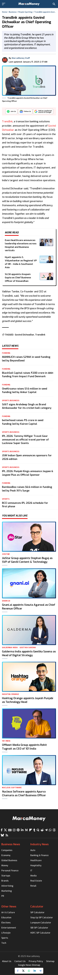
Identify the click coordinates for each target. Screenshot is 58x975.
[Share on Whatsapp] (29, 971)
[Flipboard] (30, 830)
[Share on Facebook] (18, 971)
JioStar (6, 554)
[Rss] (7, 835)
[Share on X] (23, 971)
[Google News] (10, 830)
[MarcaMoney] (29, 4)
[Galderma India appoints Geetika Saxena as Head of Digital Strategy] (29, 630)
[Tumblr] (34, 830)
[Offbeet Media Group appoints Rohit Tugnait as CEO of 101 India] (29, 723)
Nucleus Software (12, 788)
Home (4, 12)
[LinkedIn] (22, 830)
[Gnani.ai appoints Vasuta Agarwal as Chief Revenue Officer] (29, 583)
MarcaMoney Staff (21, 58)
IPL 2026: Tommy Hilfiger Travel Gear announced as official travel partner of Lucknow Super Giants (25, 439)
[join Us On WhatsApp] (11, 112)
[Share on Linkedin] (34, 971)
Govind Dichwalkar (24, 334)
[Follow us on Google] (25, 112)
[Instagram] (14, 830)
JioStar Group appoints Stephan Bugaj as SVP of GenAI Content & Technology (27, 560)
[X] (5, 830)
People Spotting (25, 12)
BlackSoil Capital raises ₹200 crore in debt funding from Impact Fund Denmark (27, 374)
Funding (6, 353)
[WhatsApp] (50, 830)
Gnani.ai (6, 601)
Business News (10, 844)
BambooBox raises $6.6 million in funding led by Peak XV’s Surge (27, 488)
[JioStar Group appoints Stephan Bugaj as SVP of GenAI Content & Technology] (29, 537)
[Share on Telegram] (40, 971)
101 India (6, 741)
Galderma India (10, 648)
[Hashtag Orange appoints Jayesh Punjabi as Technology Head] (29, 677)
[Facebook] (1, 830)
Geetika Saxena (28, 648)
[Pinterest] (18, 830)
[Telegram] (46, 830)
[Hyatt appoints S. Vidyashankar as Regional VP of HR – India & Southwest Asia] (46, 259)
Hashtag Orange (10, 694)
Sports (5, 499)
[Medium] (26, 830)
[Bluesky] (2, 835)
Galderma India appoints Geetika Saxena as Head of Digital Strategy (29, 653)
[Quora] (38, 830)
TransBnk (7, 121)
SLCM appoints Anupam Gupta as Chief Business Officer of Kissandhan (18, 278)
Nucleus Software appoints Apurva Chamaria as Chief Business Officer (24, 793)
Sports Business (10, 401)
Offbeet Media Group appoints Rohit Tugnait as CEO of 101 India (24, 746)
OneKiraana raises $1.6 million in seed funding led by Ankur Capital (24, 390)
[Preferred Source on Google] (43, 112)
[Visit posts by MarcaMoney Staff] (5, 60)
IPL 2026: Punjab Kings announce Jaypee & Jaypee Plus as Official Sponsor (27, 473)
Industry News (39, 844)
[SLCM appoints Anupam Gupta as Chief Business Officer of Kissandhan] (46, 276)
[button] (4, 4)
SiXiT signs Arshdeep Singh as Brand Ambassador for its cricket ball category (26, 406)
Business (12, 12)
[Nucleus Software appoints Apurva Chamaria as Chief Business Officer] (29, 770)
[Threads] (54, 830)
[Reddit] (42, 830)
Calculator (36, 906)
